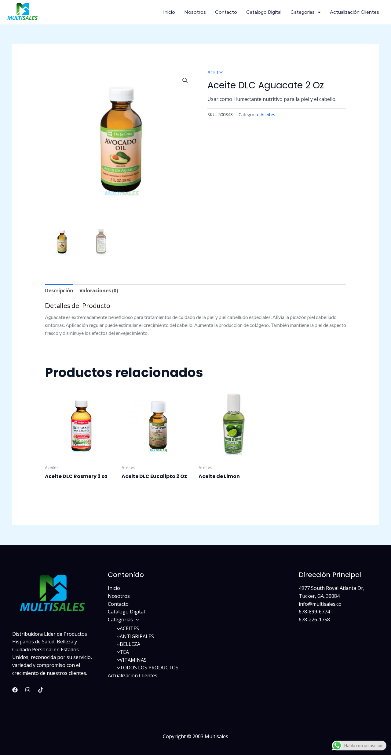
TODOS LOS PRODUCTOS (149, 667)
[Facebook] (15, 690)
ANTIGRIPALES (137, 636)
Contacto (226, 12)
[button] (185, 80)
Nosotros (195, 12)
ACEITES (129, 628)
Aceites (215, 72)
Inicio (169, 12)
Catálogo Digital (263, 12)
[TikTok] (40, 690)
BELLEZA (130, 644)
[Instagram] (28, 690)
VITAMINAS (133, 660)
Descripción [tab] (59, 290)
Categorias (303, 12)
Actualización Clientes (354, 12)
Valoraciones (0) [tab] (98, 290)
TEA (124, 652)
